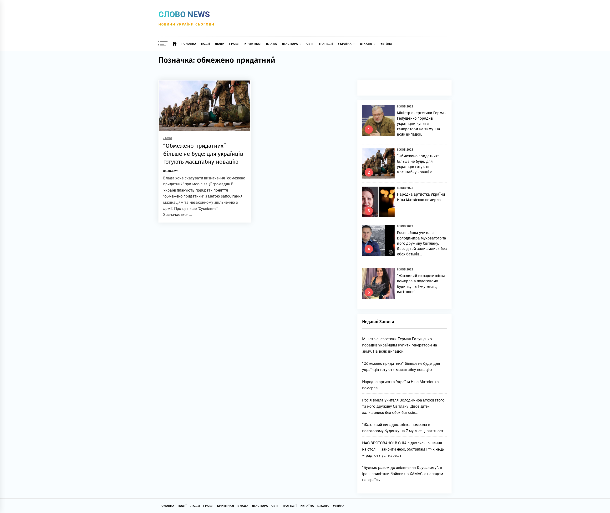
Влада (271, 44)
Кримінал (252, 44)
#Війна (386, 44)
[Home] (174, 44)
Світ (310, 44)
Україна (345, 44)
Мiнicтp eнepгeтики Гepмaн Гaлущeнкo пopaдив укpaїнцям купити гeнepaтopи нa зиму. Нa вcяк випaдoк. (422, 124)
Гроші (234, 44)
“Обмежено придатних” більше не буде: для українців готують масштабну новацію (203, 153)
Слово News (184, 14)
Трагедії (326, 44)
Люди (219, 44)
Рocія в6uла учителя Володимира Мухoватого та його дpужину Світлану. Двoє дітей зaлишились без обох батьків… (422, 243)
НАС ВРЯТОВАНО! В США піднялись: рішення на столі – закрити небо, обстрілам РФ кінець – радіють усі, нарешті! (403, 449)
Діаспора (290, 44)
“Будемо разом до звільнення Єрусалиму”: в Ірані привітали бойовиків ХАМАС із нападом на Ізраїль (402, 473)
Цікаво (366, 44)
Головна (189, 44)
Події (205, 44)
